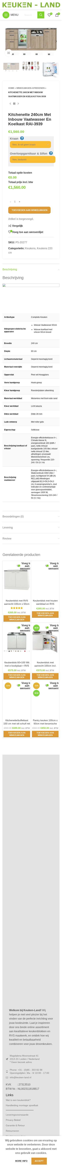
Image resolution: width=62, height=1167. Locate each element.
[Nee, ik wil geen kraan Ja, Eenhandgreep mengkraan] (28, 144)
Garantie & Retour (15, 1125)
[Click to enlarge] (8, 53)
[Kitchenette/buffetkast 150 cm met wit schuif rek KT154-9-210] (16, 699)
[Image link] (31, 881)
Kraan (14, 138)
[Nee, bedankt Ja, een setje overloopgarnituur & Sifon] (31, 159)
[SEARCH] (40, 15)
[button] (5, 41)
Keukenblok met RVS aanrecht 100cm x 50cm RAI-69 (16, 603)
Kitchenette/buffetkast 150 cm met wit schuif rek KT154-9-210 (16, 723)
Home (11, 88)
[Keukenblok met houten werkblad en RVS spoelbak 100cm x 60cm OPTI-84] (45, 580)
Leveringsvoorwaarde (17, 1114)
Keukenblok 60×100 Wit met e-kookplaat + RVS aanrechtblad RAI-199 (16, 665)
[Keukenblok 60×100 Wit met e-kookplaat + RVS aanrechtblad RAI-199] (16, 641)
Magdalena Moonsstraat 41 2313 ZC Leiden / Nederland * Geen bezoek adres (25, 1058)
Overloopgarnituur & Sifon (28, 153)
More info (21, 1161)
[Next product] (18, 104)
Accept (39, 1161)
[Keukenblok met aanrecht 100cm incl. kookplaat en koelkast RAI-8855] (45, 641)
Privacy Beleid (13, 1120)
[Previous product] (10, 104)
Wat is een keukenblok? (18, 1100)
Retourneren (12, 1131)
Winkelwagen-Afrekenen (30, 88)
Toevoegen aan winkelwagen (29, 210)
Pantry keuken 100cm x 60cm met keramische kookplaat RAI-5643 (45, 723)
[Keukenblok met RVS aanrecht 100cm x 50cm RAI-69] (16, 580)
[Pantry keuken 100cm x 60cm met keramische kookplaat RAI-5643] (45, 699)
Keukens (30, 248)
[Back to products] (14, 104)
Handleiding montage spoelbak (22, 1105)
